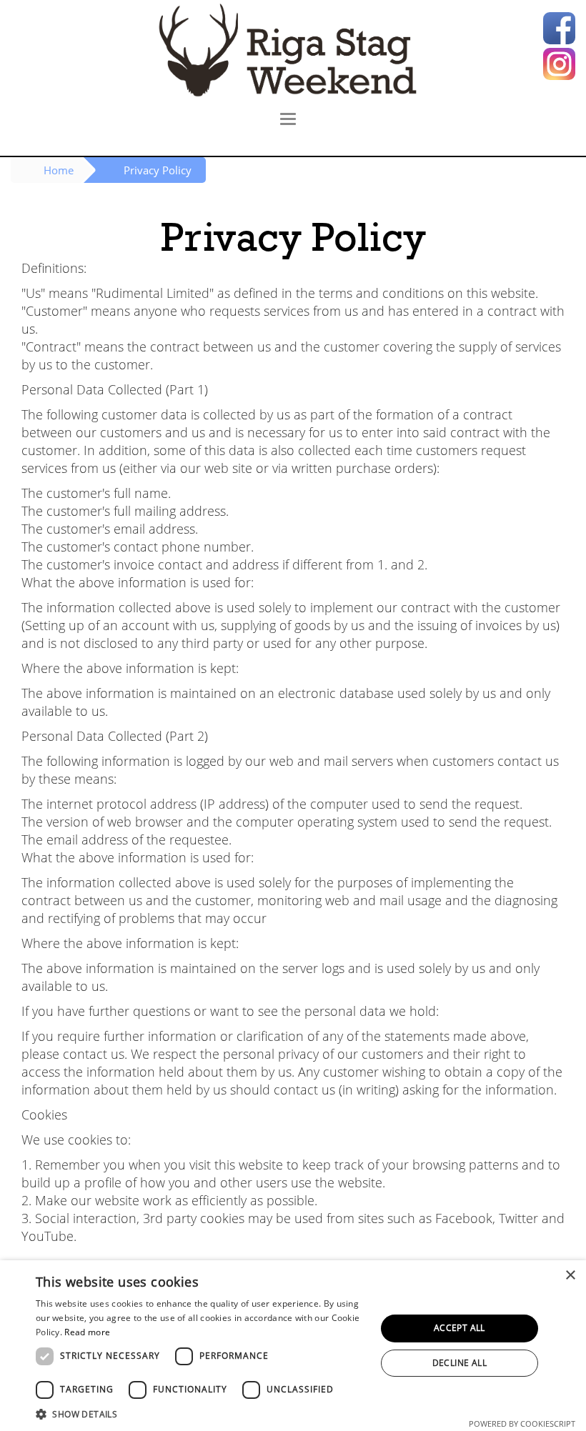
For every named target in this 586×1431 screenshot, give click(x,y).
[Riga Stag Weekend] (293, 50)
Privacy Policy (158, 170)
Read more (87, 1332)
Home (59, 170)
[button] (201, 1413)
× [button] (570, 1275)
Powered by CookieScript (522, 1423)
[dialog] (293, 1345)
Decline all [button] (459, 1363)
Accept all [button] (459, 1328)
